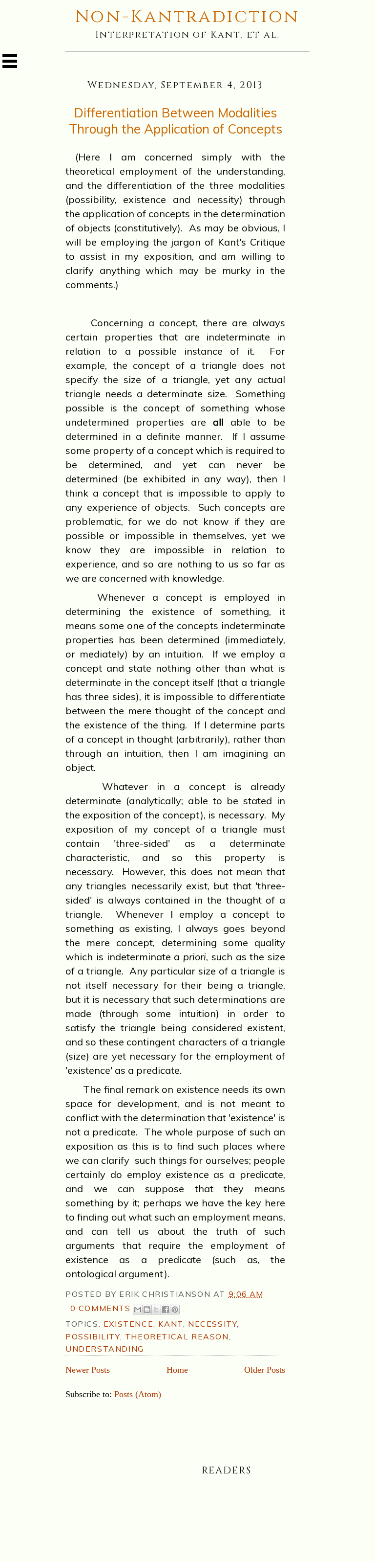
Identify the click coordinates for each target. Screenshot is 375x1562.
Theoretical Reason (177, 1336)
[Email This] (138, 1309)
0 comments (100, 1308)
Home (177, 1370)
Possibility (92, 1336)
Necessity (212, 1324)
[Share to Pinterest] (175, 1309)
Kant (170, 1324)
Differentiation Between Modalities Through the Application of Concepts (175, 121)
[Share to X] (156, 1309)
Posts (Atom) (137, 1394)
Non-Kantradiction (187, 16)
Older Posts (264, 1370)
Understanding (104, 1349)
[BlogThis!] (147, 1309)
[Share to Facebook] (165, 1309)
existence (128, 1324)
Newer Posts (87, 1370)
